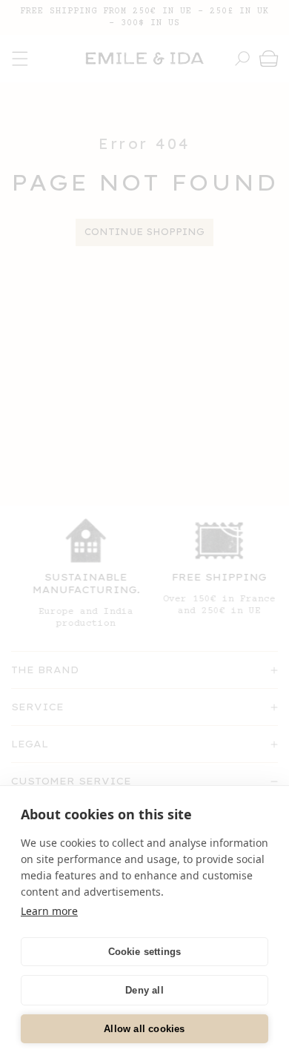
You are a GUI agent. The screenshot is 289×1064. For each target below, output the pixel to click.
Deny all (144, 990)
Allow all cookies (144, 1028)
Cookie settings (145, 951)
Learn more (49, 911)
